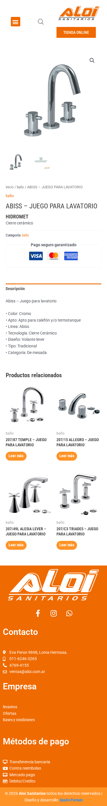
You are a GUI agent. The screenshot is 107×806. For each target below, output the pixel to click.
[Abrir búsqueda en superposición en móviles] (41, 22)
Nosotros (10, 707)
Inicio (10, 187)
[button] (15, 21)
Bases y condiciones (19, 719)
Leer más (16, 455)
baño (20, 187)
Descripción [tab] (15, 288)
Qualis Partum (71, 800)
